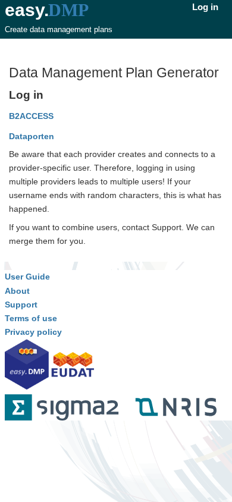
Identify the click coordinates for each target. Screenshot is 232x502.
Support (21, 304)
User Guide (27, 276)
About (17, 291)
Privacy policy (33, 332)
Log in (205, 7)
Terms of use (31, 318)
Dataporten (31, 136)
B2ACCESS (31, 116)
